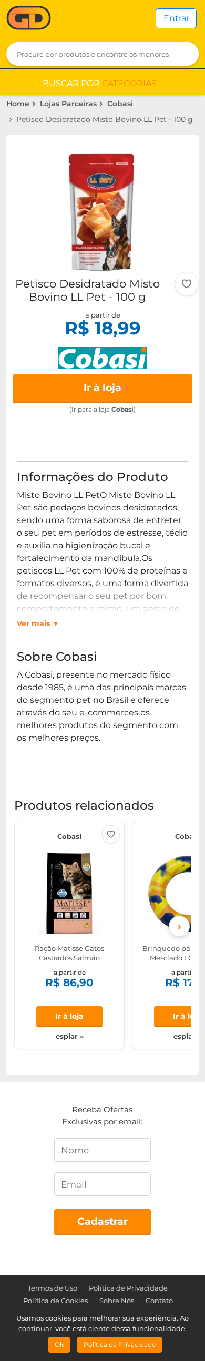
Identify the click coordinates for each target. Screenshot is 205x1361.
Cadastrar (102, 1221)
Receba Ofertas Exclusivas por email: (102, 1115)
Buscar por (100, 83)
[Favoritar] (187, 284)
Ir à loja (102, 388)
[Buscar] (184, 54)
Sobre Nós (116, 1300)
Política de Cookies (55, 1300)
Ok (59, 1344)
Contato (159, 1300)
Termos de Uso (52, 1288)
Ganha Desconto (28, 19)
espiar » (70, 1036)
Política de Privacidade (128, 1288)
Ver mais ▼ (38, 623)
